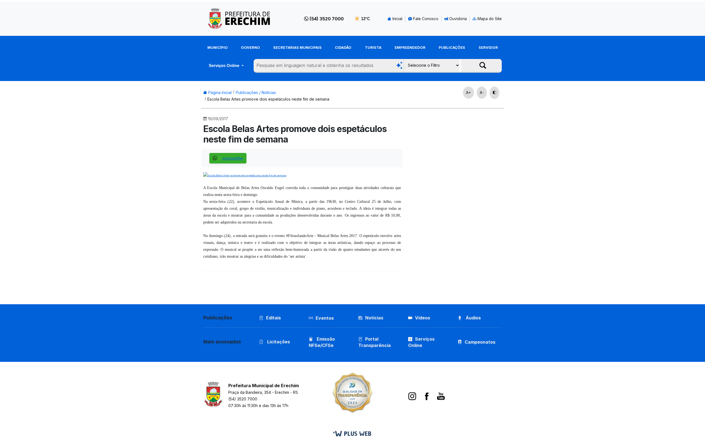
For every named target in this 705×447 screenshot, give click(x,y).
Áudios (473, 318)
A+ (468, 92)
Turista (373, 47)
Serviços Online (224, 65)
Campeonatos (480, 342)
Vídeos (422, 318)
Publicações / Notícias (256, 92)
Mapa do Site (489, 18)
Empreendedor (410, 47)
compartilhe (232, 158)
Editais (273, 318)
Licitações (278, 341)
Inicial (396, 18)
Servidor (488, 47)
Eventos (325, 318)
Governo (250, 47)
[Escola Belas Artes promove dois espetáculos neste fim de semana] (244, 175)
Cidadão (343, 47)
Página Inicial (219, 92)
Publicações (452, 47)
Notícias (374, 318)
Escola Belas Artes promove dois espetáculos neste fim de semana (268, 99)
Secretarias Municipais (297, 47)
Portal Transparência (374, 342)
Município (217, 47)
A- (482, 92)
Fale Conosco (425, 18)
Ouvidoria (457, 18)
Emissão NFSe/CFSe (322, 342)
